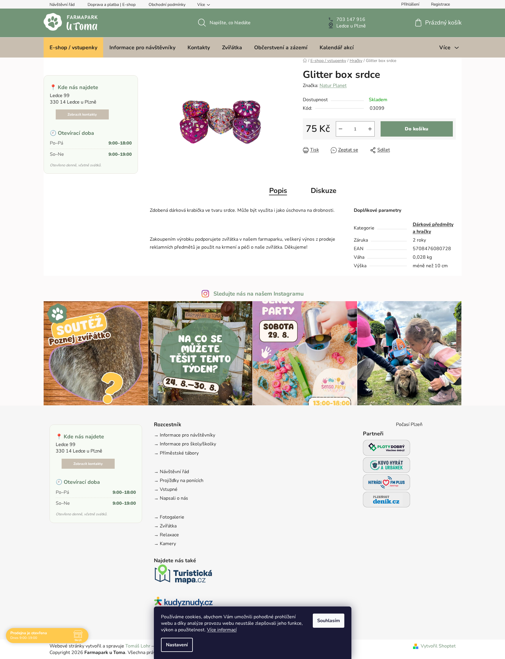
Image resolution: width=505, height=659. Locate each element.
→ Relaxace (166, 535)
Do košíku (416, 129)
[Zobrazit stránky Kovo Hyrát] (386, 467)
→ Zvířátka (165, 526)
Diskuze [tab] (323, 190)
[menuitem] (73, 47)
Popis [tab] (278, 190)
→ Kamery (165, 543)
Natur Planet (333, 85)
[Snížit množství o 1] (340, 129)
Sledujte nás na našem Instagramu (258, 294)
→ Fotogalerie (169, 517)
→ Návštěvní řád (171, 471)
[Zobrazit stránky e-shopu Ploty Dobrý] (386, 447)
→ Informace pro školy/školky (185, 444)
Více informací (222, 630)
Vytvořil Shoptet (438, 646)
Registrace (440, 4)
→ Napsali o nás (171, 498)
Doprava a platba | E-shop (112, 4)
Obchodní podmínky (167, 4)
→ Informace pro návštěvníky (184, 435)
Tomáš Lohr (137, 646)
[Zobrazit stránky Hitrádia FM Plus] (386, 484)
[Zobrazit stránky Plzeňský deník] (386, 501)
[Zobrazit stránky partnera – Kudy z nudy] (183, 605)
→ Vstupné (165, 489)
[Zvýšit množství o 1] (370, 129)
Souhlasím (328, 620)
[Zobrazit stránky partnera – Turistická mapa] (183, 576)
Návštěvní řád (62, 4)
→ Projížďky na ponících (178, 480)
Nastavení (177, 645)
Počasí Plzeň (409, 424)
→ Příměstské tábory (176, 453)
